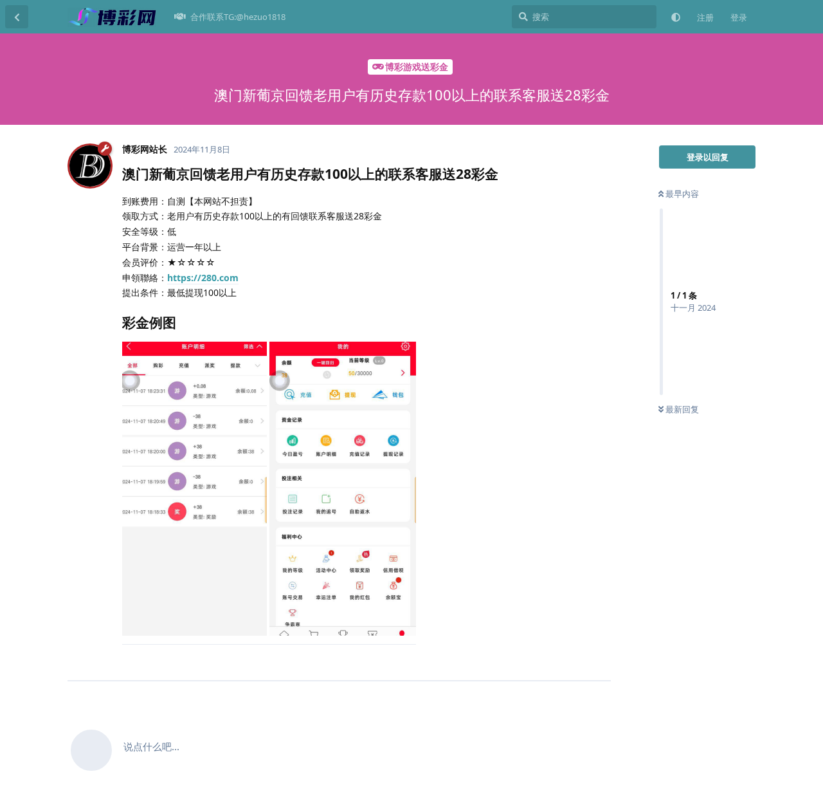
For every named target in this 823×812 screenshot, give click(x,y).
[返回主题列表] (16, 16)
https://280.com (203, 278)
